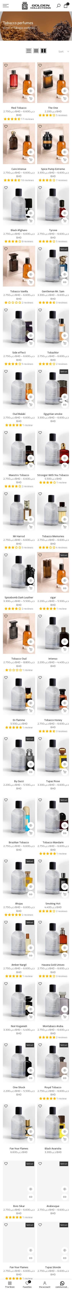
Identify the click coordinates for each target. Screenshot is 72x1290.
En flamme (19, 719)
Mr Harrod (19, 536)
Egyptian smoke (53, 413)
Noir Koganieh (19, 1026)
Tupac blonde (53, 1267)
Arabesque (53, 1206)
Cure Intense (19, 168)
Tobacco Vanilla (19, 291)
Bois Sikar (19, 1206)
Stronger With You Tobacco (53, 475)
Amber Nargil (19, 964)
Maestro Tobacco (19, 475)
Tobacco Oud (18, 658)
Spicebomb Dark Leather (19, 597)
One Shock (19, 1087)
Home (6, 28)
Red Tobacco (18, 107)
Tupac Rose (53, 781)
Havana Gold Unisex (53, 964)
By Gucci (19, 781)
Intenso (53, 658)
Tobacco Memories (53, 536)
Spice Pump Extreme (53, 168)
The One (53, 107)
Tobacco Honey (53, 719)
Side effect (19, 352)
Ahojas (19, 903)
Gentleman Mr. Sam (53, 291)
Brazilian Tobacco (19, 842)
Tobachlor (53, 352)
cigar (53, 597)
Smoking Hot (53, 903)
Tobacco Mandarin (53, 842)
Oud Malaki (19, 413)
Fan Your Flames (19, 1148)
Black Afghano (19, 230)
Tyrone (53, 230)
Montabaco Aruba (53, 1026)
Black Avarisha (53, 1148)
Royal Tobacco (53, 1087)
